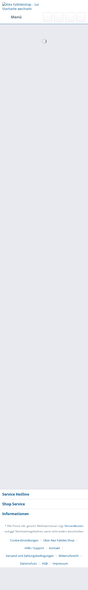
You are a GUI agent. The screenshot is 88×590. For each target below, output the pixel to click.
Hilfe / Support (34, 548)
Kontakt (54, 548)
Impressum (60, 563)
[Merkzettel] (58, 17)
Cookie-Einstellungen (24, 540)
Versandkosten (74, 526)
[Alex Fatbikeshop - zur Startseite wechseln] (23, 6)
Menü (16, 17)
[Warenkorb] (80, 17)
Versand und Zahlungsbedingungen (30, 556)
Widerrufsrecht (69, 556)
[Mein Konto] (69, 17)
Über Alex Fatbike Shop (58, 540)
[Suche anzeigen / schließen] (47, 17)
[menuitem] (12, 17)
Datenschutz (28, 563)
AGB (45, 563)
